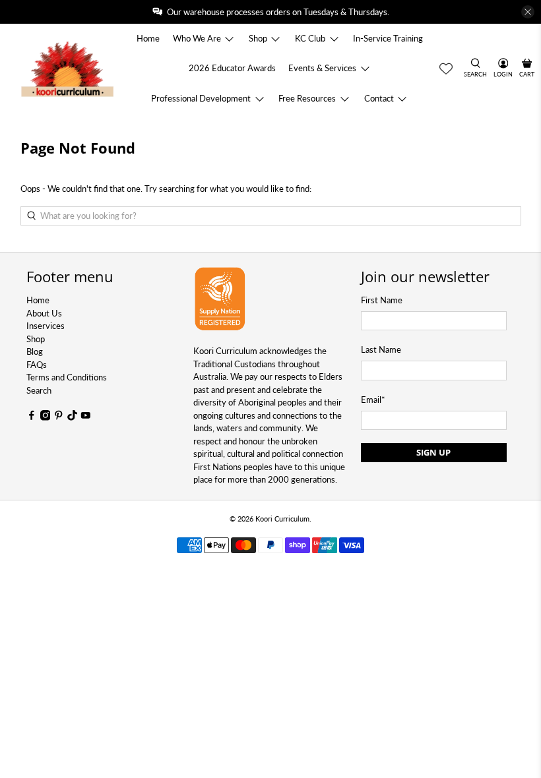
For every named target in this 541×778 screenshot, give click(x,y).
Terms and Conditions (66, 377)
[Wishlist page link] (446, 68)
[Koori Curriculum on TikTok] (72, 417)
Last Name (381, 349)
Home (148, 38)
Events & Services (322, 68)
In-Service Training (388, 38)
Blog (34, 351)
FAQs (36, 364)
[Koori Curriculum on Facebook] (31, 417)
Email (373, 399)
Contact (379, 98)
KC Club (310, 38)
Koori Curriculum (282, 518)
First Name (381, 300)
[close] (527, 11)
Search (38, 390)
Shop (258, 38)
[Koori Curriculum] (67, 68)
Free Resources (307, 98)
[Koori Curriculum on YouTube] (85, 417)
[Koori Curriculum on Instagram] (45, 417)
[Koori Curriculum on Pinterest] (58, 417)
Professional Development (201, 98)
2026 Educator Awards (232, 68)
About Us (44, 313)
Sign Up (433, 452)
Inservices (45, 325)
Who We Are (197, 38)
